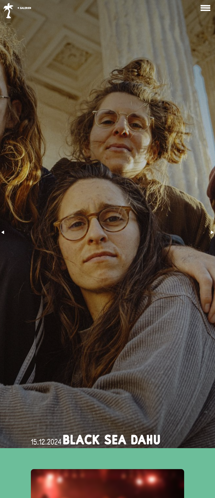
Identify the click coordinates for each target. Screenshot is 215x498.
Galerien (25, 7)
